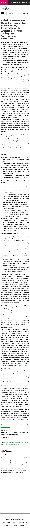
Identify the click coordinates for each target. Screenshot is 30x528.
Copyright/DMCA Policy (10, 525)
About (8, 519)
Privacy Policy (22, 525)
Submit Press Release (9, 522)
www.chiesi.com (5, 427)
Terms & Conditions (21, 522)
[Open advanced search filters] (24, 13)
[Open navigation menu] (2, 13)
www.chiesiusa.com (21, 365)
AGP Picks (4, 2)
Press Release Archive (17, 519)
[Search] (20, 13)
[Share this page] (28, 13)
